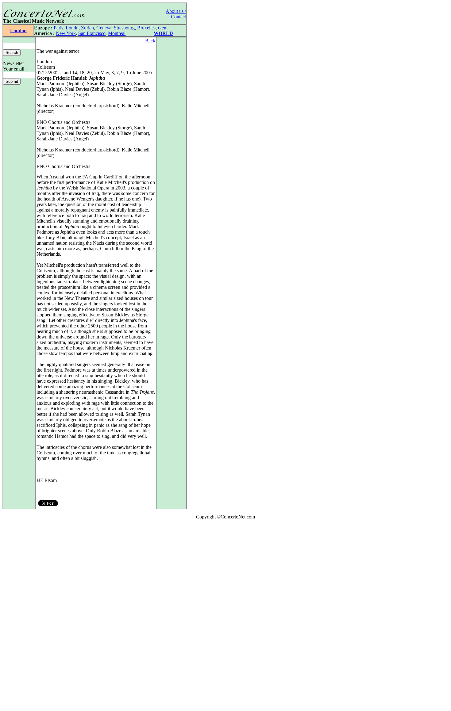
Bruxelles (146, 27)
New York (66, 33)
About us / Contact (176, 14)
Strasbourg (124, 27)
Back (150, 40)
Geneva (103, 27)
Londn (72, 27)
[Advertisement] (20, 617)
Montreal (116, 33)
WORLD (163, 33)
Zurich (87, 27)
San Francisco (92, 33)
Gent (163, 27)
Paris (58, 27)
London (18, 30)
